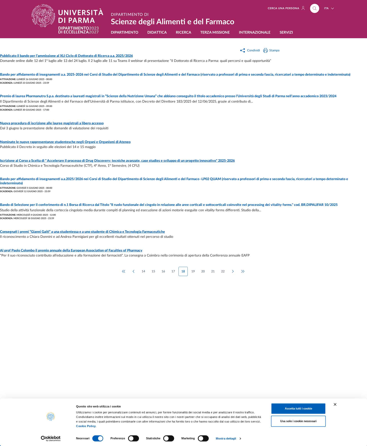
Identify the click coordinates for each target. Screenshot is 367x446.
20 (203, 271)
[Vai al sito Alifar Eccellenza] (78, 30)
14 (143, 271)
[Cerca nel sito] (314, 8)
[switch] (133, 438)
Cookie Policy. (86, 426)
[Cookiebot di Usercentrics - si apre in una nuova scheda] (50, 438)
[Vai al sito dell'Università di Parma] (68, 15)
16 (163, 271)
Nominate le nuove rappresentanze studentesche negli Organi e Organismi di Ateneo (65, 142)
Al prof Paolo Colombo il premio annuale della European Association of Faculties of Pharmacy (71, 250)
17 (173, 271)
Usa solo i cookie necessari (298, 421)
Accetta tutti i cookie (298, 408)
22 (223, 271)
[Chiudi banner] (335, 404)
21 (213, 271)
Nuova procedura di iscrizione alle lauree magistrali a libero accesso (52, 123)
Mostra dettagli (226, 438)
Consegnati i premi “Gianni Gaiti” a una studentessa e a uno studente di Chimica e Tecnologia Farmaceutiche (82, 232)
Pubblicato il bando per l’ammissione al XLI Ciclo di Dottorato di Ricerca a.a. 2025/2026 (66, 56)
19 (193, 271)
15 (153, 271)
